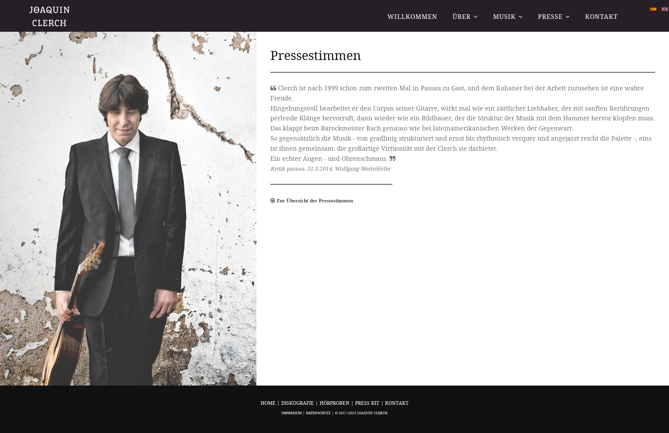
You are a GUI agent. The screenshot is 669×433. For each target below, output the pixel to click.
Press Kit (368, 403)
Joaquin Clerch (50, 16)
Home (268, 403)
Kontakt (601, 16)
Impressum (292, 413)
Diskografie (298, 403)
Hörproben (335, 403)
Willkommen (412, 16)
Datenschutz (318, 413)
